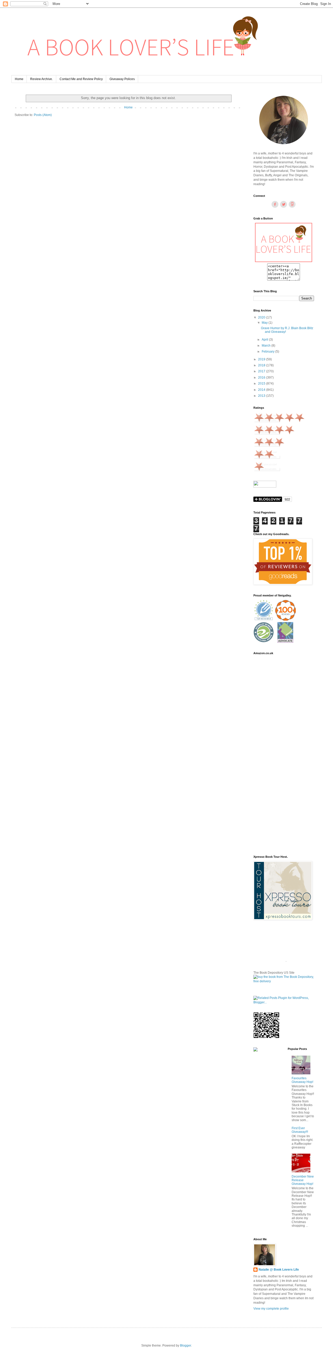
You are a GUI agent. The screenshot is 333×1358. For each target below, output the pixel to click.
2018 (262, 365)
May (265, 322)
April (265, 339)
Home (19, 79)
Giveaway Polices (122, 79)
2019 (262, 359)
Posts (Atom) (43, 115)
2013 (262, 396)
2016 (262, 377)
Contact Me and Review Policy (81, 79)
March (266, 345)
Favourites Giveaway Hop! (302, 1080)
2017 (262, 371)
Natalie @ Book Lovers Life (279, 1269)
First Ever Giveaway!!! (300, 1130)
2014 (262, 390)
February (268, 351)
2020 (262, 317)
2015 (262, 383)
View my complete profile (271, 1308)
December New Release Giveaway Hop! (303, 1180)
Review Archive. (41, 79)
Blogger (185, 1345)
